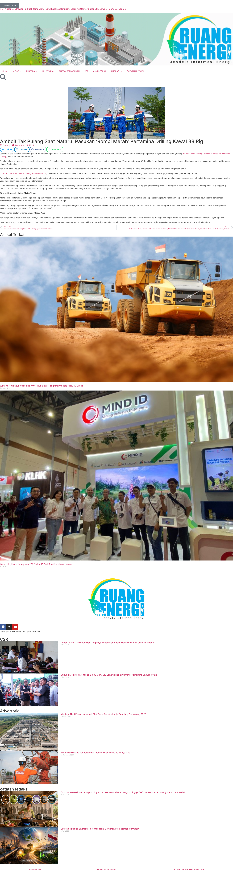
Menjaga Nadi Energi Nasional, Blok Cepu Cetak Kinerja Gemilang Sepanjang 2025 (103, 714)
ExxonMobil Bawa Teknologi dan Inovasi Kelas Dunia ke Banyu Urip (95, 752)
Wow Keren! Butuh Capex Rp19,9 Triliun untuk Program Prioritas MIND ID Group (41, 385)
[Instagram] (9, 627)
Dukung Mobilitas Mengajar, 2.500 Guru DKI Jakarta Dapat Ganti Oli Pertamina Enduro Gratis (109, 674)
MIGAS (16, 71)
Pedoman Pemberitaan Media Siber (188, 869)
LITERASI (115, 71)
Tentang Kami (34, 869)
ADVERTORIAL (99, 71)
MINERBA (30, 71)
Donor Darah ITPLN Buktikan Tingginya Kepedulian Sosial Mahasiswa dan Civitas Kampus (107, 642)
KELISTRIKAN (48, 71)
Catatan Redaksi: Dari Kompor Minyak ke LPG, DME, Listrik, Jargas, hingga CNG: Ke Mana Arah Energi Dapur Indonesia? (123, 792)
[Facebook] (3, 627)
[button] (7, 149)
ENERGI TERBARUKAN (69, 71)
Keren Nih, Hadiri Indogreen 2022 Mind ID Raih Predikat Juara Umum (36, 564)
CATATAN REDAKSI (135, 71)
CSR (86, 71)
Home (5, 71)
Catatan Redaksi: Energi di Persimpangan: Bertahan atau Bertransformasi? (100, 828)
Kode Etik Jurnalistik (106, 869)
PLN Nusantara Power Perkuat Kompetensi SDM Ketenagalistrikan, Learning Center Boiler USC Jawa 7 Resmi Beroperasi (63, 9)
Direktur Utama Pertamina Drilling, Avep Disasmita (23, 173)
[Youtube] (15, 627)
